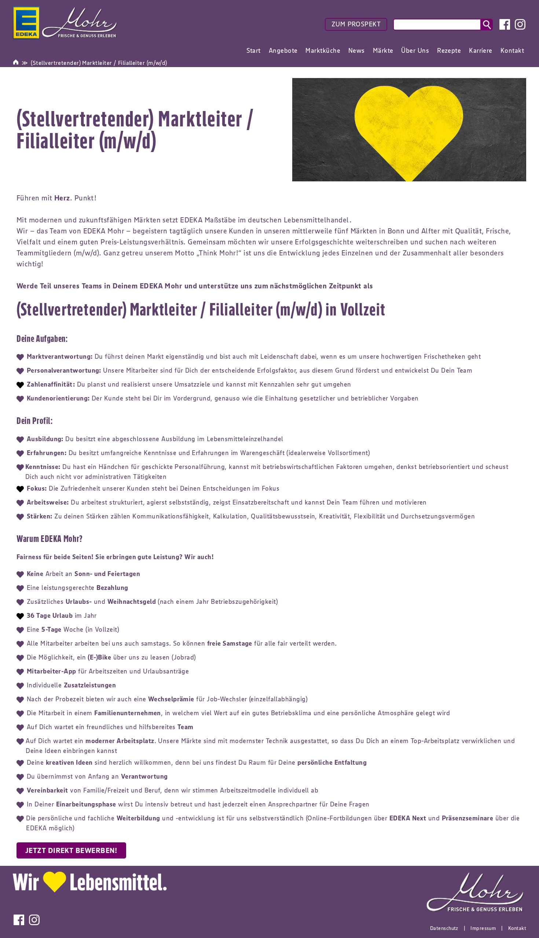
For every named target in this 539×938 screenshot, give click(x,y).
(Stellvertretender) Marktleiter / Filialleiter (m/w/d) (99, 62)
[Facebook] (505, 24)
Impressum (483, 928)
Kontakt (517, 928)
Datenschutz (444, 928)
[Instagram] (520, 24)
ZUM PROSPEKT (356, 24)
